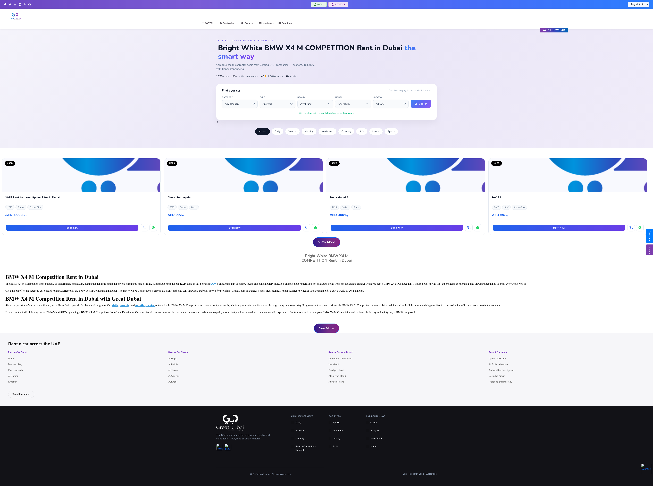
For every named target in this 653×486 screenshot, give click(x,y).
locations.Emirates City (500, 381)
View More (326, 242)
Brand (301, 97)
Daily (277, 131)
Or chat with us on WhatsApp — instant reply (329, 113)
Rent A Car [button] (228, 23)
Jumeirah (12, 381)
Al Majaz (172, 358)
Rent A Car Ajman (498, 352)
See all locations (21, 394)
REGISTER (340, 4)
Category (227, 97)
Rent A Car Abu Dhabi (341, 352)
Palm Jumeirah (15, 370)
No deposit (327, 131)
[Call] (144, 227)
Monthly (309, 131)
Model (338, 97)
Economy (346, 131)
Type (262, 97)
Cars (405, 473)
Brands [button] (248, 23)
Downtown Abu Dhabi (340, 358)
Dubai (373, 422)
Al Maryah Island (337, 376)
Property (413, 473)
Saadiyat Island (336, 370)
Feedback (649, 236)
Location (378, 97)
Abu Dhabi (376, 438)
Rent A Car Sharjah (178, 352)
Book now (72, 227)
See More (326, 328)
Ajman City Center (498, 358)
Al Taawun (173, 370)
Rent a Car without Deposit (306, 448)
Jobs (421, 473)
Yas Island (334, 364)
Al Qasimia (174, 376)
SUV (361, 131)
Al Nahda (173, 364)
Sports (391, 131)
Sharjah (374, 430)
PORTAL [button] (209, 23)
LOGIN (320, 4)
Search (423, 104)
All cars (262, 131)
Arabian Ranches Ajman (501, 370)
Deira (11, 358)
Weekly (292, 131)
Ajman (373, 446)
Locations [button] (267, 23)
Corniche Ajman (497, 376)
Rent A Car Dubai (17, 352)
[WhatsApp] (153, 227)
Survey (649, 250)
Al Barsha (13, 376)
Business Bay (15, 364)
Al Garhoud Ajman (498, 364)
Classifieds (431, 473)
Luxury (376, 131)
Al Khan (172, 381)
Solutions (286, 23)
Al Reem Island (336, 381)
